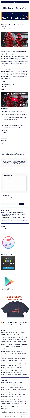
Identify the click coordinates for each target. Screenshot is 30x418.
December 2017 (10, 363)
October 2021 (11, 344)
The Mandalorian (11, 405)
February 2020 (19, 351)
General (6, 391)
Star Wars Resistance (5, 399)
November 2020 (24, 348)
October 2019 (24, 353)
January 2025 (15, 332)
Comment (21, 189)
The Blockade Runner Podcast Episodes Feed (15, 322)
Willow (6, 408)
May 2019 (3, 356)
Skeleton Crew (4, 398)
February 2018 (19, 362)
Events (18, 389)
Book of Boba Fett (15, 385)
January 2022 (16, 342)
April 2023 (13, 337)
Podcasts (16, 151)
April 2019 (8, 356)
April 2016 (8, 372)
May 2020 (3, 351)
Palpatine (22, 153)
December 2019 (10, 353)
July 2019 (16, 355)
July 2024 (9, 334)
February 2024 (4, 335)
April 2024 (19, 334)
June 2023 (3, 337)
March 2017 (13, 367)
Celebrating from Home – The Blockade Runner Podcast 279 (13, 212)
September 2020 (11, 349)
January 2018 (3, 363)
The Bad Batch (23, 401)
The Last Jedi (3, 405)
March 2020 (13, 351)
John (8, 28)
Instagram (5, 130)
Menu (15, 2)
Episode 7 (3, 389)
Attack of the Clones (18, 382)
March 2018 (13, 362)
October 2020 (3, 349)
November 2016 (18, 369)
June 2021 (8, 346)
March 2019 (13, 356)
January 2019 (3, 358)
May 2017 (3, 367)
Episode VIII (14, 389)
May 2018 (3, 362)
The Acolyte (16, 401)
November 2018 (18, 358)
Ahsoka (2, 382)
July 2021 (3, 346)
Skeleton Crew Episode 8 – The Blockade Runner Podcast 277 (13, 217)
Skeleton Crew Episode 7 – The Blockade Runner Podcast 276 (13, 218)
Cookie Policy (25, 412)
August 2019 (11, 355)
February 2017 (19, 367)
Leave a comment (12, 28)
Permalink (22, 154)
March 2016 (13, 372)
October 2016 (24, 369)
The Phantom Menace (19, 405)
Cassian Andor (4, 387)
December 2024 (22, 332)
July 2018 (16, 360)
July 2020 (22, 349)
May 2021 (13, 346)
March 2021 (23, 346)
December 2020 (17, 348)
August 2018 (11, 360)
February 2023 (24, 337)
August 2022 (3, 341)
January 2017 (3, 369)
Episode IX (7, 151)
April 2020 (8, 351)
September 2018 (4, 360)
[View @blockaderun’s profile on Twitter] (2, 228)
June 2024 (14, 334)
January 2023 (3, 339)
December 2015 (10, 374)
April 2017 (8, 367)
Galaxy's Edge (11, 151)
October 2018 (24, 358)
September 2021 (18, 344)
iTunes (4, 86)
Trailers (25, 406)
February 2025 (9, 332)
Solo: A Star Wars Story (12, 398)
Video (2, 408)
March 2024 (24, 334)
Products (8, 394)
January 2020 (3, 353)
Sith (25, 153)
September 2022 (24, 339)
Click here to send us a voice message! (11, 127)
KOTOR (23, 391)
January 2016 (3, 374)
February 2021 (4, 348)
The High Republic (23, 403)
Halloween (12, 391)
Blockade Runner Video (5, 385)
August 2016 (11, 370)
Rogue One (11, 396)
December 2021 (23, 342)
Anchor (5, 132)
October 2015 (24, 374)
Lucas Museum (4, 392)
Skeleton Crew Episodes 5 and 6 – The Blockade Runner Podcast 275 (15, 220)
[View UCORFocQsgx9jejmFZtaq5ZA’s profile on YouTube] (5, 228)
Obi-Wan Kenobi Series (12, 392)
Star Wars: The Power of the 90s (7, 401)
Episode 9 (10, 153)
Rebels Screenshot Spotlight (20, 394)
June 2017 (21, 365)
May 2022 (19, 341)
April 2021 (18, 346)
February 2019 (19, 356)
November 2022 (11, 339)
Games (2, 391)
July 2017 (16, 365)
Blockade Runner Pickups (6, 384)
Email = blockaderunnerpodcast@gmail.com (13, 125)
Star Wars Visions (19, 399)
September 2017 (4, 365)
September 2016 (4, 370)
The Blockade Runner (15, 7)
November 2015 (18, 374)
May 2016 (3, 372)
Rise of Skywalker (21, 151)
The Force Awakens (15, 403)
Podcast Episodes (21, 392)
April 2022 (24, 341)
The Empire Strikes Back (5, 403)
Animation (11, 382)
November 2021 (4, 344)
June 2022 (14, 341)
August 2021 (24, 344)
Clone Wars (16, 387)
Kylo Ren (18, 153)
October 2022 (17, 339)
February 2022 (9, 342)
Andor (7, 382)
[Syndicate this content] (1, 322)
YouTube (5, 134)
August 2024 (3, 334)
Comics (21, 387)
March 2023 (18, 337)
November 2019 (18, 353)
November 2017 (18, 363)
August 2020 (17, 349)
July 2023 (23, 335)
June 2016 (21, 370)
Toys (21, 406)
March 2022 (3, 342)
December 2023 (17, 335)
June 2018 (21, 360)
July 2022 (9, 341)
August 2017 (11, 365)
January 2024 (10, 335)
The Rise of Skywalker (15, 154)
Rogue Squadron (18, 396)
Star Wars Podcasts (8, 154)
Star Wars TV (12, 399)
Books (21, 385)
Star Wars (19, 398)
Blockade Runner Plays (16, 384)
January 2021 (10, 348)
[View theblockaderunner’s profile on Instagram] (3, 228)
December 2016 (10, 369)
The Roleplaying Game (15, 406)
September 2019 (4, 355)
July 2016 (16, 370)
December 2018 (10, 358)
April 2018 (8, 362)
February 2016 (19, 372)
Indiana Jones (17, 391)
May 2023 (8, 337)
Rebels (12, 394)
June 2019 (21, 355)
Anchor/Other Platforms (8, 84)
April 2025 (3, 332)
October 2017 (24, 363)
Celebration (10, 387)
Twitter (5, 128)
